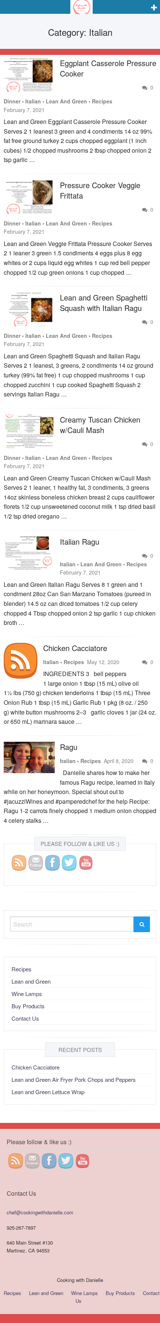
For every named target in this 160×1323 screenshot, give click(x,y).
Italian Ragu (79, 541)
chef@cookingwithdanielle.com (40, 1212)
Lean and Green (66, 101)
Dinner (12, 101)
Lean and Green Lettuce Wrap (48, 1092)
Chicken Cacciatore (75, 647)
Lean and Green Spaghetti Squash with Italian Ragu (103, 302)
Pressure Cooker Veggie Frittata (100, 190)
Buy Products (28, 1006)
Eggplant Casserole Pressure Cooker (108, 68)
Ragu (68, 746)
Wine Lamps (27, 993)
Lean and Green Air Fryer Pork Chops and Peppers (74, 1079)
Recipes (102, 101)
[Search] (142, 924)
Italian (33, 101)
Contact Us (25, 1018)
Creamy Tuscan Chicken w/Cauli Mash (100, 424)
